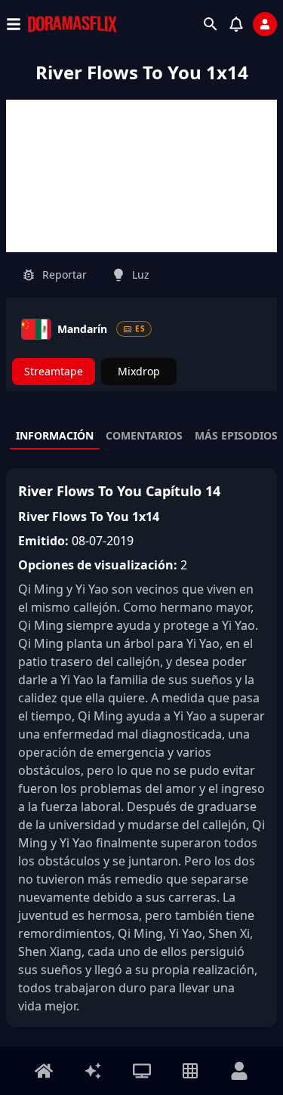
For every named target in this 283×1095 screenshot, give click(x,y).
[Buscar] (210, 24)
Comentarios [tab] (144, 435)
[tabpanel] (141, 747)
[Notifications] (236, 24)
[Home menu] (44, 1071)
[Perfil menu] (239, 1071)
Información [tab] (55, 435)
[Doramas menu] (142, 1071)
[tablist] (141, 436)
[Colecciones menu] (190, 1071)
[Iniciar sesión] (265, 24)
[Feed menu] (93, 1071)
